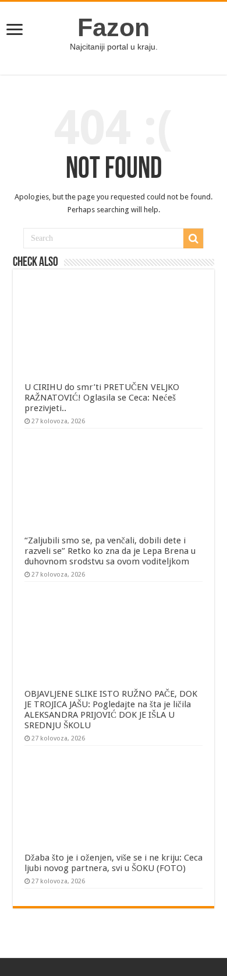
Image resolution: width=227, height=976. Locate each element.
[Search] (193, 238)
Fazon (113, 27)
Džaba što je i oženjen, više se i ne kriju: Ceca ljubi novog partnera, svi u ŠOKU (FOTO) (113, 862)
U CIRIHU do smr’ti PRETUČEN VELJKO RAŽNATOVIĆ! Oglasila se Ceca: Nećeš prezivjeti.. (101, 397)
